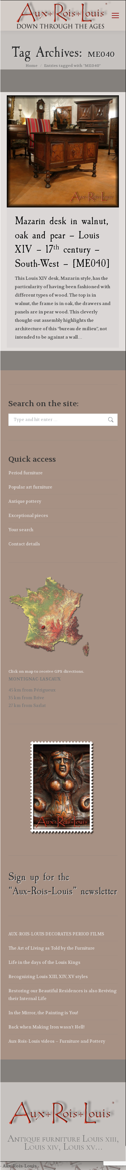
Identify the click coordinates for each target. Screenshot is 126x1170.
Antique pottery (24, 501)
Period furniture (25, 473)
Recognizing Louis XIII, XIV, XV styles (48, 976)
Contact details (24, 544)
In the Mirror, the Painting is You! (43, 1013)
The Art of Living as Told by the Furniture (51, 948)
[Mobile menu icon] (115, 15)
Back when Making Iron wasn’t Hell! (46, 1027)
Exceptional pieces (28, 515)
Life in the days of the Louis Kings (44, 962)
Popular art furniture (30, 487)
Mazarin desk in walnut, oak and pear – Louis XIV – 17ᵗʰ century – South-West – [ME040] (62, 242)
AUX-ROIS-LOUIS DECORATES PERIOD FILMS (56, 934)
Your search (20, 529)
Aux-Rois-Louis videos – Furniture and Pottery (56, 1041)
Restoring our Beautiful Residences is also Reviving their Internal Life (62, 994)
